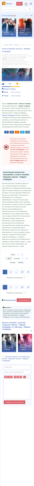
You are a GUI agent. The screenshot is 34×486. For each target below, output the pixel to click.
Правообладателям (10, 300)
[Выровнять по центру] (18, 377)
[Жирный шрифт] (5, 377)
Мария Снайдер (9, 89)
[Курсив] (8, 377)
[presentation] (27, 15)
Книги (24, 57)
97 (22, 272)
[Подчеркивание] (11, 377)
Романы (4, 59)
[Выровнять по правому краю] (21, 377)
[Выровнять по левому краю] (15, 377)
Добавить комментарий (14, 402)
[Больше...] (24, 377)
